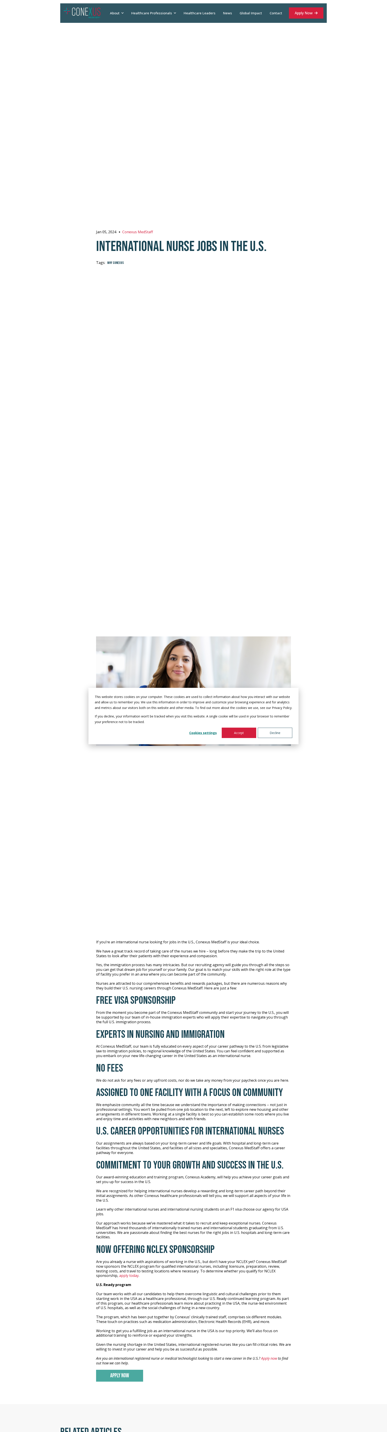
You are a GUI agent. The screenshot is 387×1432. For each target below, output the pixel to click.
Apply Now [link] (304, 13)
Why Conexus (115, 263)
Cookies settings (203, 733)
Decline (275, 733)
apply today (129, 1275)
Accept (239, 733)
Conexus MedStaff (137, 232)
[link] (82, 12)
